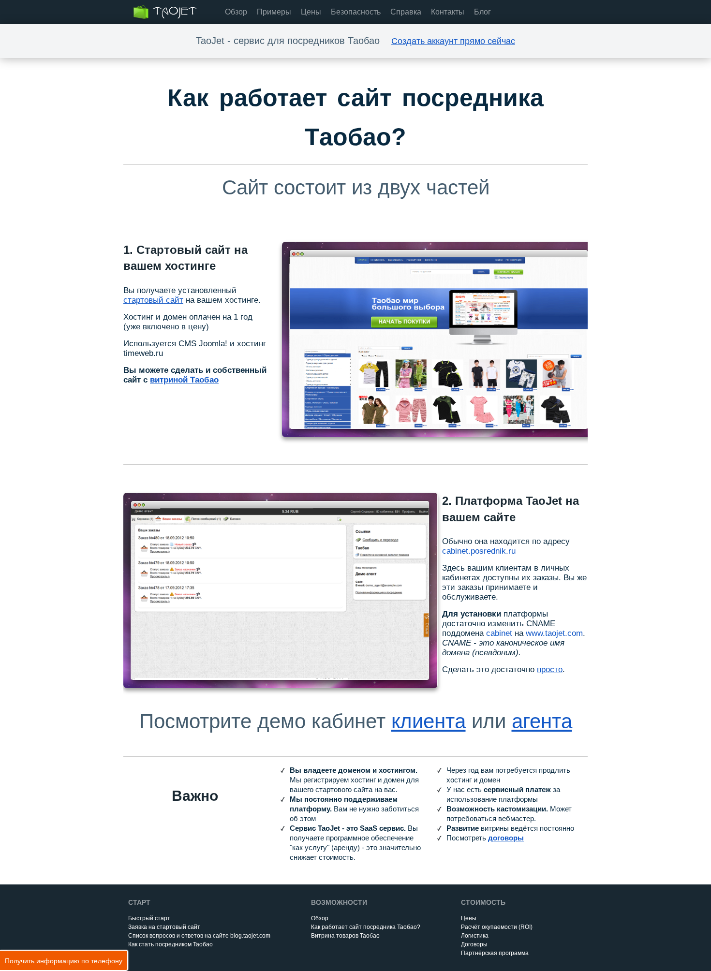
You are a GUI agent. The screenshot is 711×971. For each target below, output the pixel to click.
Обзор (236, 12)
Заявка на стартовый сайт (164, 927)
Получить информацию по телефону (63, 961)
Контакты (447, 12)
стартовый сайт (153, 300)
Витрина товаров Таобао (345, 935)
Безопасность (356, 12)
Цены (311, 12)
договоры (506, 838)
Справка (405, 12)
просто (550, 669)
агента (542, 721)
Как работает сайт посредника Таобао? (365, 927)
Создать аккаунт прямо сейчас (453, 41)
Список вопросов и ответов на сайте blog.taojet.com (199, 935)
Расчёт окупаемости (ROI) (497, 927)
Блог (482, 12)
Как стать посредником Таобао (170, 944)
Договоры (474, 944)
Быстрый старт (149, 918)
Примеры (274, 12)
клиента (428, 721)
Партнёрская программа (495, 953)
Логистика (475, 935)
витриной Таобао (184, 379)
